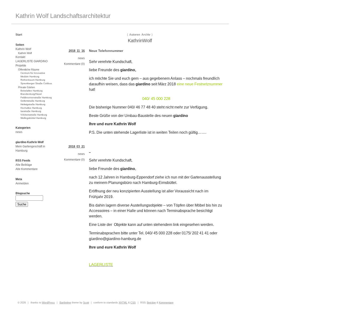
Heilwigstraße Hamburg (32, 104)
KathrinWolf (140, 40)
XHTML (123, 302)
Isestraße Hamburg (30, 111)
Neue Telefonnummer (106, 51)
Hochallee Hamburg (31, 108)
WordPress (48, 302)
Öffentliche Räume (28, 69)
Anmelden (22, 183)
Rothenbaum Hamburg (32, 80)
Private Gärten (26, 87)
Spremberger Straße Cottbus (36, 83)
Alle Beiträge (24, 164)
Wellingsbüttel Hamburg (33, 118)
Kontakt (20, 57)
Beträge (151, 302)
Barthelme (65, 302)
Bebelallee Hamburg (31, 90)
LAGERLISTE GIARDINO (32, 61)
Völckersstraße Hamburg (33, 114)
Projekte (21, 65)
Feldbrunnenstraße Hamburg (36, 97)
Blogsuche (23, 193)
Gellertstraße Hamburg (32, 101)
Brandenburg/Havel (31, 94)
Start (19, 34)
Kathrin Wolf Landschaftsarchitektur (63, 15)
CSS (133, 302)
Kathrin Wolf (23, 49)
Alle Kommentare (27, 169)
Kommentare (166, 302)
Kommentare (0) (74, 64)
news (81, 58)
